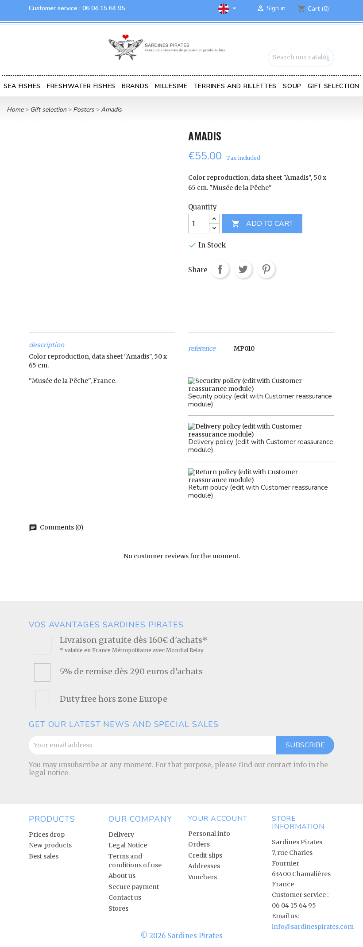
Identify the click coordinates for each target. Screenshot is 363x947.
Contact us (124, 897)
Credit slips (205, 855)
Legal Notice (127, 845)
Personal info (209, 834)
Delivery (121, 835)
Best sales (43, 856)
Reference (201, 348)
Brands (135, 86)
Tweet (243, 269)
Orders (199, 844)
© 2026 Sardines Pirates (182, 936)
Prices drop (47, 835)
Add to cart (262, 224)
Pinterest (266, 269)
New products (50, 845)
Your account (217, 818)
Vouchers (202, 877)
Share (220, 269)
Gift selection (333, 86)
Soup (292, 86)
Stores (118, 908)
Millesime (171, 86)
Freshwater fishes (81, 86)
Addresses (204, 866)
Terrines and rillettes (235, 86)
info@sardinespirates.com (313, 927)
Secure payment (133, 887)
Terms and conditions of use (135, 860)
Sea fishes (22, 86)
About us (121, 876)
